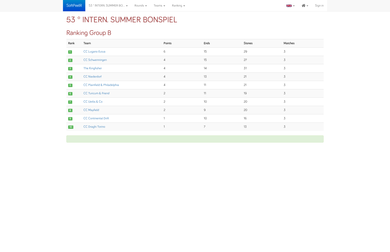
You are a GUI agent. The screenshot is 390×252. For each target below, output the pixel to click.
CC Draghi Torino (94, 126)
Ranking (177, 5)
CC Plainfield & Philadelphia (101, 85)
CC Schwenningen (95, 60)
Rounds (140, 5)
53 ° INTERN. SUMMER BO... (107, 5)
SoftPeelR (74, 6)
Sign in (319, 5)
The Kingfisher (93, 68)
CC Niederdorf (93, 76)
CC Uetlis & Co (93, 101)
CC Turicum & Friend (96, 93)
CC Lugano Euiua (94, 51)
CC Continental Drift (96, 118)
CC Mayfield (91, 110)
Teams (158, 5)
